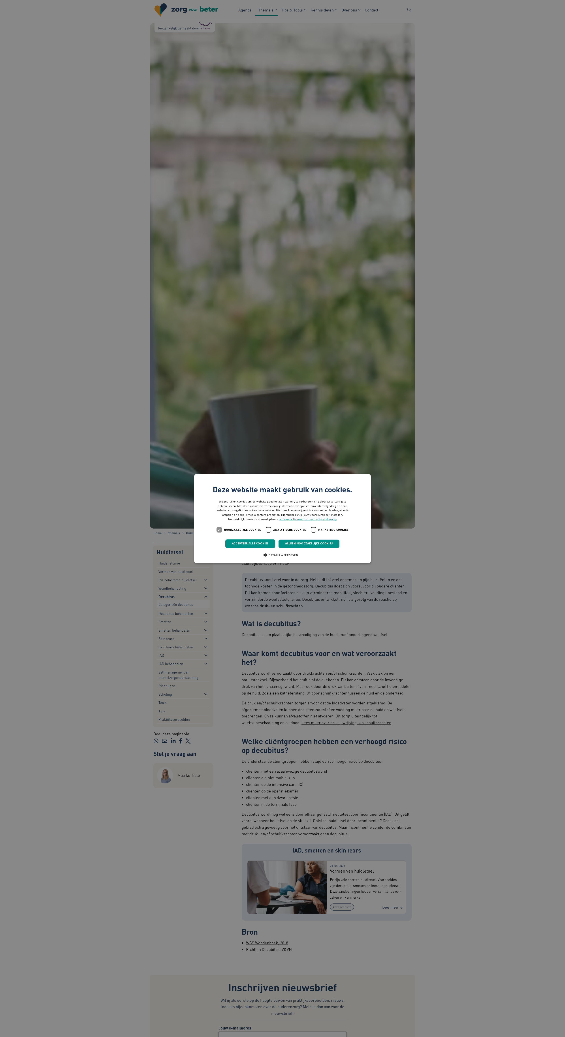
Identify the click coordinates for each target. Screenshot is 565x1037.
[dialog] (282, 518)
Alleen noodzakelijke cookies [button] (309, 543)
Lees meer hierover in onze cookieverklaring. (308, 519)
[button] (282, 554)
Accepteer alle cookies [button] (250, 543)
